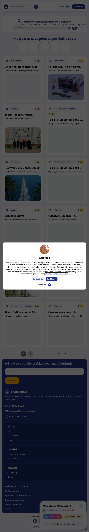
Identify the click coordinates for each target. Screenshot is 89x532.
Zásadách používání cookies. (56, 274)
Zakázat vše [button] (38, 279)
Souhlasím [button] (51, 279)
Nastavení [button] (42, 285)
